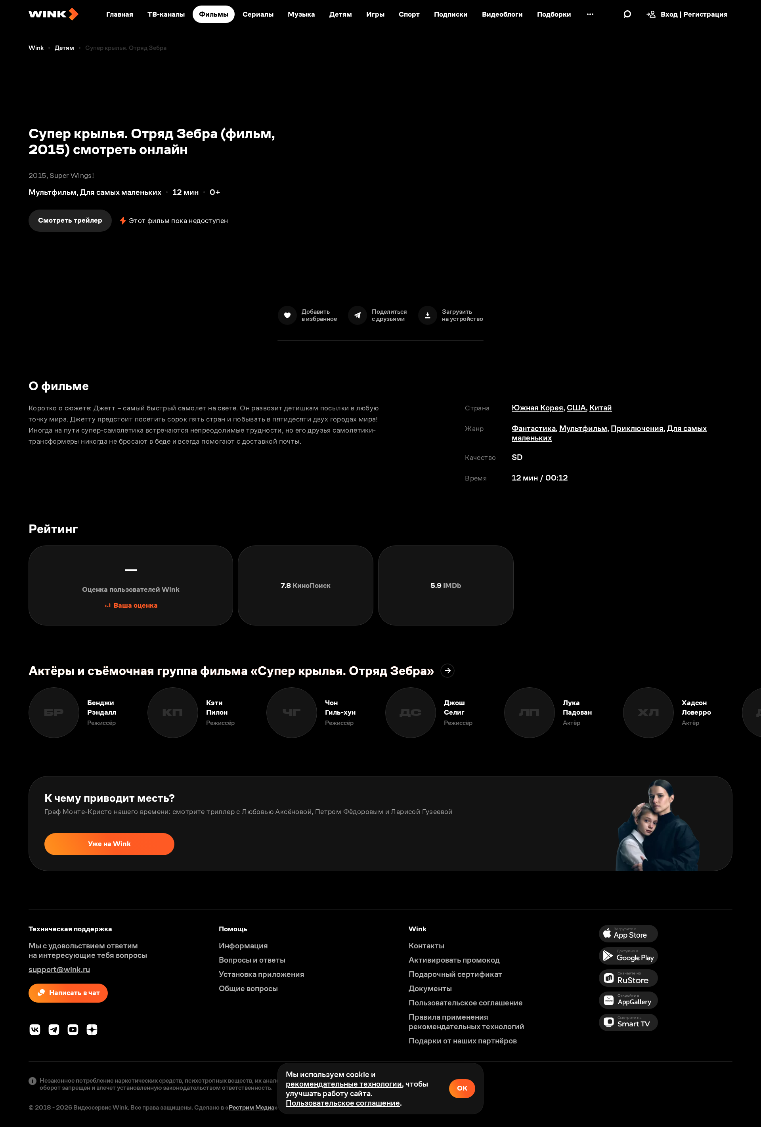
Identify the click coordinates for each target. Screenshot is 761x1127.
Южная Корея (537, 407)
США (576, 407)
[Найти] (627, 14)
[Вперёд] (746, 712)
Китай (600, 407)
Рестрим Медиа (251, 1107)
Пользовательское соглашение (343, 1102)
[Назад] (14, 712)
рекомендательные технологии (344, 1083)
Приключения (637, 428)
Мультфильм (583, 428)
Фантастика (534, 428)
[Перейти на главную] (53, 14)
